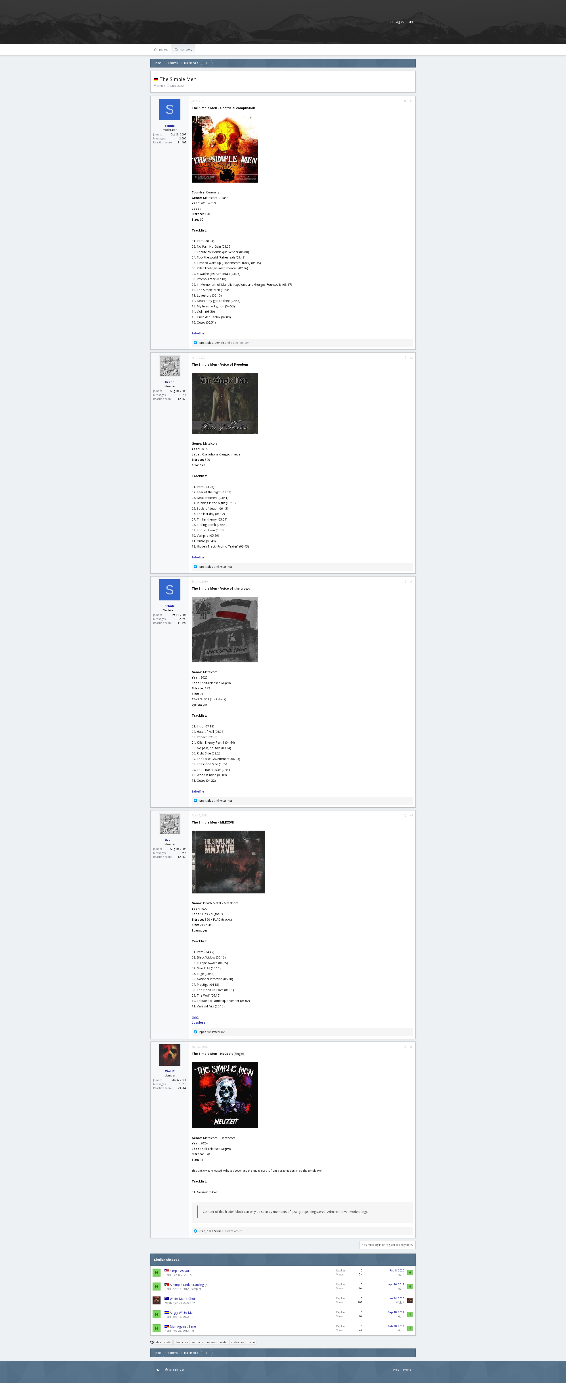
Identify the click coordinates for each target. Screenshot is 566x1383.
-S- (190, 1275)
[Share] (405, 101)
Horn (167, 1275)
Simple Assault (180, 1271)
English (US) (176, 1369)
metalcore (237, 1342)
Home (163, 50)
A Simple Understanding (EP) (190, 1285)
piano (251, 1342)
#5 (411, 1047)
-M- (193, 1331)
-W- (193, 1303)
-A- (192, 1317)
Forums (186, 50)
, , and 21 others (220, 1231)
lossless (211, 1342)
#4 (411, 815)
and (211, 1032)
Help (396, 1369)
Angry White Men (182, 1312)
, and (215, 567)
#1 (411, 101)
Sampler (196, 1289)
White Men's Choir (183, 1298)
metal (223, 1342)
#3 (411, 581)
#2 (411, 357)
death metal (163, 1342)
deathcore (181, 1342)
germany (197, 1342)
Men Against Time (183, 1326)
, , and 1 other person (223, 343)
